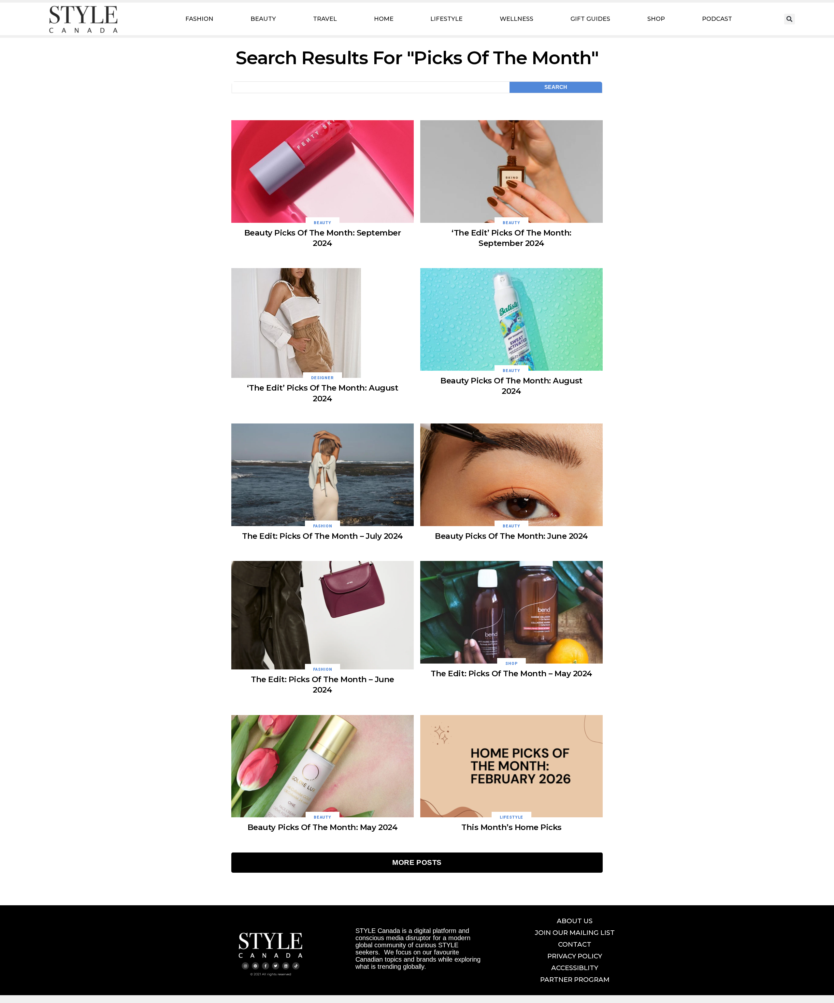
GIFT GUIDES (590, 18)
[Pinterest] (255, 965)
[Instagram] (245, 965)
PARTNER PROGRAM (575, 979)
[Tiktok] (295, 965)
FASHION (199, 18)
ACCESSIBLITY (574, 968)
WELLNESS (516, 18)
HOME (384, 18)
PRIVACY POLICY (574, 956)
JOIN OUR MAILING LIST (575, 933)
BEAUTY (263, 18)
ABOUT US (575, 921)
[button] (789, 19)
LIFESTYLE (446, 18)
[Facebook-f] (265, 965)
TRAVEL (325, 18)
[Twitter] (275, 965)
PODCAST (717, 18)
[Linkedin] (285, 965)
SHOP (656, 18)
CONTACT (574, 944)
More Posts (416, 862)
